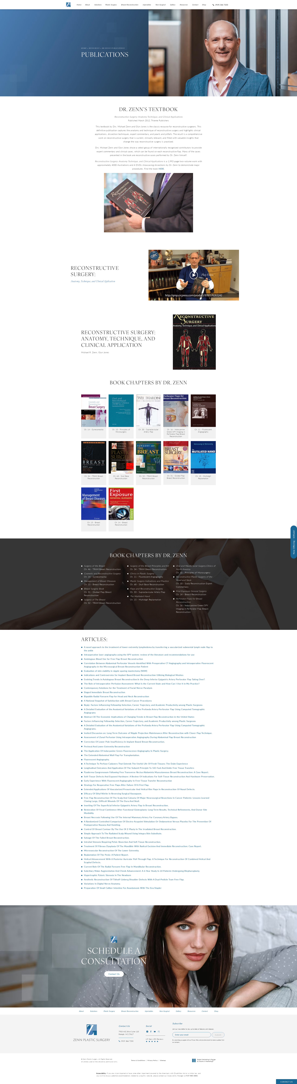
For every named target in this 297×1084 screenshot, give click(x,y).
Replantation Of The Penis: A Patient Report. (106, 854)
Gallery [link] (172, 4)
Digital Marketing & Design (206, 1060)
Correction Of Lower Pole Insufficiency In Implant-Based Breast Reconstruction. (124, 741)
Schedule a (114, 957)
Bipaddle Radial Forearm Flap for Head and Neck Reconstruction (116, 696)
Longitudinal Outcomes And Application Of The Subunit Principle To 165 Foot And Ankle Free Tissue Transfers (139, 767)
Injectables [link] (147, 4)
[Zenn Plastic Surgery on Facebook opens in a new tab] (151, 1031)
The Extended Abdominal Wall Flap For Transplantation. (112, 755)
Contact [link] (195, 4)
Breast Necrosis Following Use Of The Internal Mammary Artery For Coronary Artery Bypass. (131, 817)
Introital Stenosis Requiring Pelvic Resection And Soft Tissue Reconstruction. (122, 841)
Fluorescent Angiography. (96, 759)
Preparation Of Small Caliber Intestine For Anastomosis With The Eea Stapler (123, 887)
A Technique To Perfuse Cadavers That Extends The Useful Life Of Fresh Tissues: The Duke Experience (136, 763)
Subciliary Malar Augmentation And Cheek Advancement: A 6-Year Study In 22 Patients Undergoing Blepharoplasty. (142, 870)
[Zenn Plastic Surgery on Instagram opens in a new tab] (147, 1031)
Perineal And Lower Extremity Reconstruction (107, 746)
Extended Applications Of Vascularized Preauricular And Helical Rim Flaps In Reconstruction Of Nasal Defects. (139, 789)
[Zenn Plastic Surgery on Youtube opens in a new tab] (155, 1031)
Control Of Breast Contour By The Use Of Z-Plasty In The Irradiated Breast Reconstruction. (130, 829)
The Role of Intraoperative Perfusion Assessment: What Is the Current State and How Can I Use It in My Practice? (142, 683)
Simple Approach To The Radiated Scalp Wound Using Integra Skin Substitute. (123, 833)
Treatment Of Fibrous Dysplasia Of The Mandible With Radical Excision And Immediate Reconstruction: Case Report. (143, 846)
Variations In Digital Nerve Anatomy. (102, 883)
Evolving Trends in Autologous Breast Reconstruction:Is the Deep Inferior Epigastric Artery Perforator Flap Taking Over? (144, 679)
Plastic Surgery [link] (111, 4)
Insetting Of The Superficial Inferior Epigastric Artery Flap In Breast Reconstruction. (126, 805)
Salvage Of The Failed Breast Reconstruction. (106, 837)
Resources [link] (184, 4)
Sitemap (163, 1060)
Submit (218, 1034)
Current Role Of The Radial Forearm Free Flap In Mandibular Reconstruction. (122, 866)
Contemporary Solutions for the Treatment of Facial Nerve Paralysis (118, 687)
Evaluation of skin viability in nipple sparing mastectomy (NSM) (115, 670)
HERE (161, 168)
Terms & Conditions (138, 1060)
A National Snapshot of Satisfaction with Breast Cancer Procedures (118, 700)
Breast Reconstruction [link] (129, 4)
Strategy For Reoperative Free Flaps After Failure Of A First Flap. (116, 784)
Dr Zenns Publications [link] (113, 48)
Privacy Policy (153, 1060)
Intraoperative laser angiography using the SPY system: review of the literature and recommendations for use (139, 654)
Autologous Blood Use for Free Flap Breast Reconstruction (113, 658)
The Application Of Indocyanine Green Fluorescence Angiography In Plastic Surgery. (126, 750)
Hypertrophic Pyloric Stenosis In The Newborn (107, 875)
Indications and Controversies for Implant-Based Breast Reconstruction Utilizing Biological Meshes (133, 675)
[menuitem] (78, 4)
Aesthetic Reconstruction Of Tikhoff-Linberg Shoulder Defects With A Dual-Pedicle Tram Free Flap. (134, 879)
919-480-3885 (192, 1076)
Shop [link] (204, 4)
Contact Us (114, 973)
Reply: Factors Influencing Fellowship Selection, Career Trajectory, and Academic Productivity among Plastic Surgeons (143, 704)
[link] (221, 4)
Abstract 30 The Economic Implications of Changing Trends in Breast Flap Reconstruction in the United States (139, 716)
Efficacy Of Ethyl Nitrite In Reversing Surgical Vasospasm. (113, 793)
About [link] (87, 4)
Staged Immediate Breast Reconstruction (104, 692)
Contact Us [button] (286, 1081)
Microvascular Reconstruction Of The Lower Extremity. (111, 850)
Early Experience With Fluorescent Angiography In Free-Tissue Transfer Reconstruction (128, 780)
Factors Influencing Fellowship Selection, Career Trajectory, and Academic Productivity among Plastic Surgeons (140, 721)
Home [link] (79, 4)
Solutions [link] (98, 4)
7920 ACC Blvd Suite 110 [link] (129, 1032)
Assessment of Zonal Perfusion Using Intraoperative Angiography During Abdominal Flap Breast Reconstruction (140, 737)
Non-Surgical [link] (160, 4)
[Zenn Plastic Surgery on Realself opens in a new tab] (158, 1031)
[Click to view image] (93, 410)
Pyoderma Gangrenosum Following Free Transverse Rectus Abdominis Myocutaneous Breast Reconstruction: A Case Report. (146, 772)
